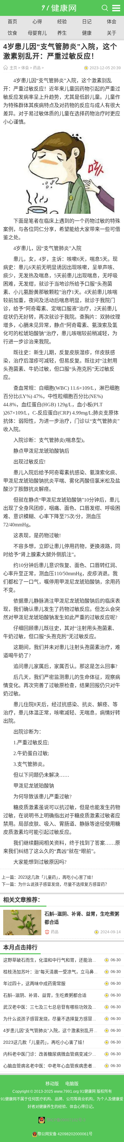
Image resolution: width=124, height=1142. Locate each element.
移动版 (52, 1083)
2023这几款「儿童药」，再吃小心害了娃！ (56, 877)
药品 (37, 68)
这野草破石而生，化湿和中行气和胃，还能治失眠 (52, 960)
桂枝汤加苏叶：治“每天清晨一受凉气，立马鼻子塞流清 (57, 971)
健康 (87, 33)
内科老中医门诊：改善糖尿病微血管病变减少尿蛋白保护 (58, 1054)
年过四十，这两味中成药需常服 (34, 983)
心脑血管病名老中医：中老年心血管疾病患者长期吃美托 (58, 1065)
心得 (37, 21)
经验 (62, 21)
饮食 (12, 33)
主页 (13, 68)
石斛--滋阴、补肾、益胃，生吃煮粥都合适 (44, 995)
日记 (87, 21)
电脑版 (72, 1083)
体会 (111, 21)
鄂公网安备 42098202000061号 (65, 1134)
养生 (62, 33)
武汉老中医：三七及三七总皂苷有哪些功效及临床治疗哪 (58, 1007)
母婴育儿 (37, 33)
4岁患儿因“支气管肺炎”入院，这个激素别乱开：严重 (55, 1030)
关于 (111, 33)
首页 (12, 21)
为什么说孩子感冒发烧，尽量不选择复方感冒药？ (63, 884)
